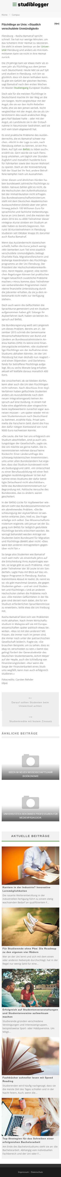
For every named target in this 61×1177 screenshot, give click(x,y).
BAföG (26, 149)
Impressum (23, 1172)
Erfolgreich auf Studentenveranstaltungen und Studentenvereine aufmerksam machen (30, 1013)
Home (4, 14)
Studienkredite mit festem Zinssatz (30, 721)
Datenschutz (37, 1172)
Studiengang (21, 87)
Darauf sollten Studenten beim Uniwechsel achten (30, 704)
